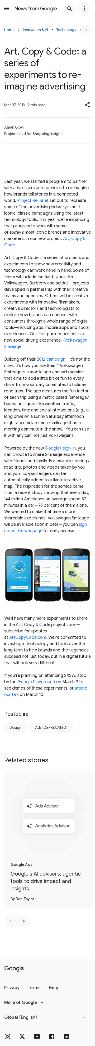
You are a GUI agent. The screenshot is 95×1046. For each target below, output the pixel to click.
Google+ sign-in (60, 448)
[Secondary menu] (84, 8)
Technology (66, 29)
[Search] (69, 8)
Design (15, 727)
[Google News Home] (36, 8)
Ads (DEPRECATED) (51, 727)
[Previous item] (10, 921)
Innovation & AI (35, 29)
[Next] (86, 29)
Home (9, 29)
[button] (87, 104)
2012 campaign (51, 359)
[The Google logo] (14, 969)
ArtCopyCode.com (27, 637)
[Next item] (23, 921)
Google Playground (36, 682)
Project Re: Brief (33, 200)
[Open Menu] (6, 8)
